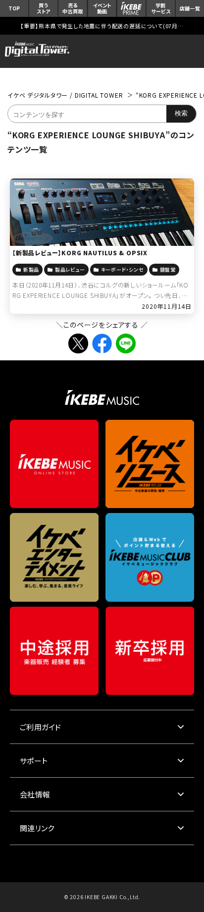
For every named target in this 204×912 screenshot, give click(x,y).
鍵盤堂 (168, 269)
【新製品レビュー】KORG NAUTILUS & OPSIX (80, 252)
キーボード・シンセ (122, 269)
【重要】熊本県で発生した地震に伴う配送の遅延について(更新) (102, 26)
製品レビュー (70, 269)
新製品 (31, 269)
